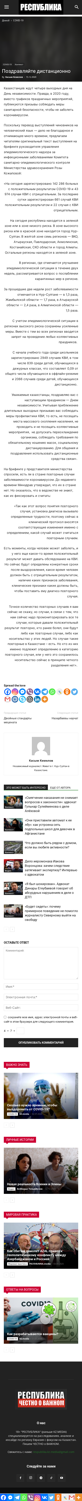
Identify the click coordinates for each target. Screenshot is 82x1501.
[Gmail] (7, 699)
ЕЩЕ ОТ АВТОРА (60, 787)
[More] (44, 699)
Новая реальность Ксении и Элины (34, 1184)
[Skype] (22, 699)
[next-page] (12, 929)
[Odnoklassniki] (67, 691)
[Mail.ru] (15, 699)
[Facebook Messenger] (22, 691)
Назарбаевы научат (65, 718)
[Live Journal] (59, 691)
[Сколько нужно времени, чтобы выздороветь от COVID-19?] (41, 1096)
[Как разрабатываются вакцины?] (41, 1321)
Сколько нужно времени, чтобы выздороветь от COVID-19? (32, 1107)
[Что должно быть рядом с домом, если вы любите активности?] (13, 847)
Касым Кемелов (14, 76)
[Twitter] (74, 691)
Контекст (19, 64)
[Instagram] (15, 691)
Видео (8, 870)
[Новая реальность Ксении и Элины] (41, 1171)
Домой (6, 20)
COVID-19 (18, 20)
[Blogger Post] (30, 699)
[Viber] (30, 691)
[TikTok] (51, 1478)
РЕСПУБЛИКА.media (40, 1263)
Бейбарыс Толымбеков (30, 1188)
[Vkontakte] (37, 691)
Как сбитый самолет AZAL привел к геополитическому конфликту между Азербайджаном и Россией (36, 1255)
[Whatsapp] (52, 691)
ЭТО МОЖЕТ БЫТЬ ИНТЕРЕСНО (26, 787)
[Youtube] (61, 1478)
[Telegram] (44, 691)
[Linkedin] (37, 699)
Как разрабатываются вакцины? (32, 1334)
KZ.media (24, 1113)
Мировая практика (17, 1263)
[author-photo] (41, 755)
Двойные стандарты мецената (18, 720)
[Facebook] (7, 691)
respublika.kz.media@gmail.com (53, 1452)
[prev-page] (6, 929)
